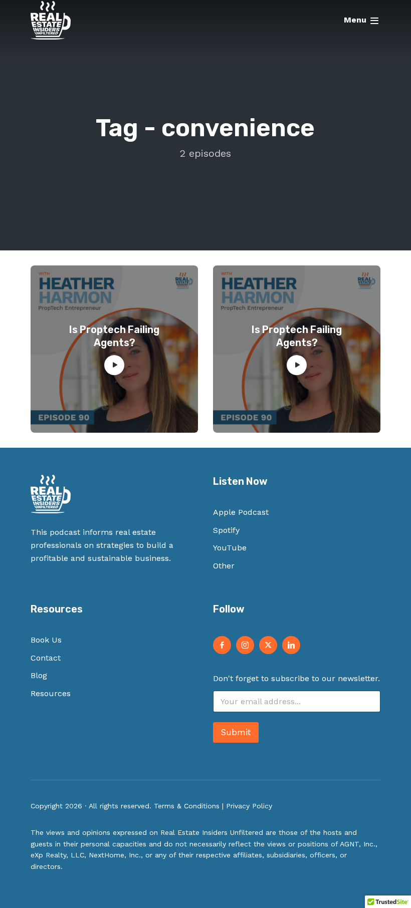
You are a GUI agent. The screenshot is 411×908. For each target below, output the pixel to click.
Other (224, 565)
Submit (236, 732)
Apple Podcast (241, 512)
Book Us (46, 640)
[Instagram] (245, 645)
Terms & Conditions (187, 806)
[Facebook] (222, 645)
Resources (51, 693)
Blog (39, 675)
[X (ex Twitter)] (268, 645)
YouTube (230, 547)
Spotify (226, 530)
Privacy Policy (249, 806)
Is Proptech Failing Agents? (114, 336)
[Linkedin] (291, 645)
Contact (46, 658)
